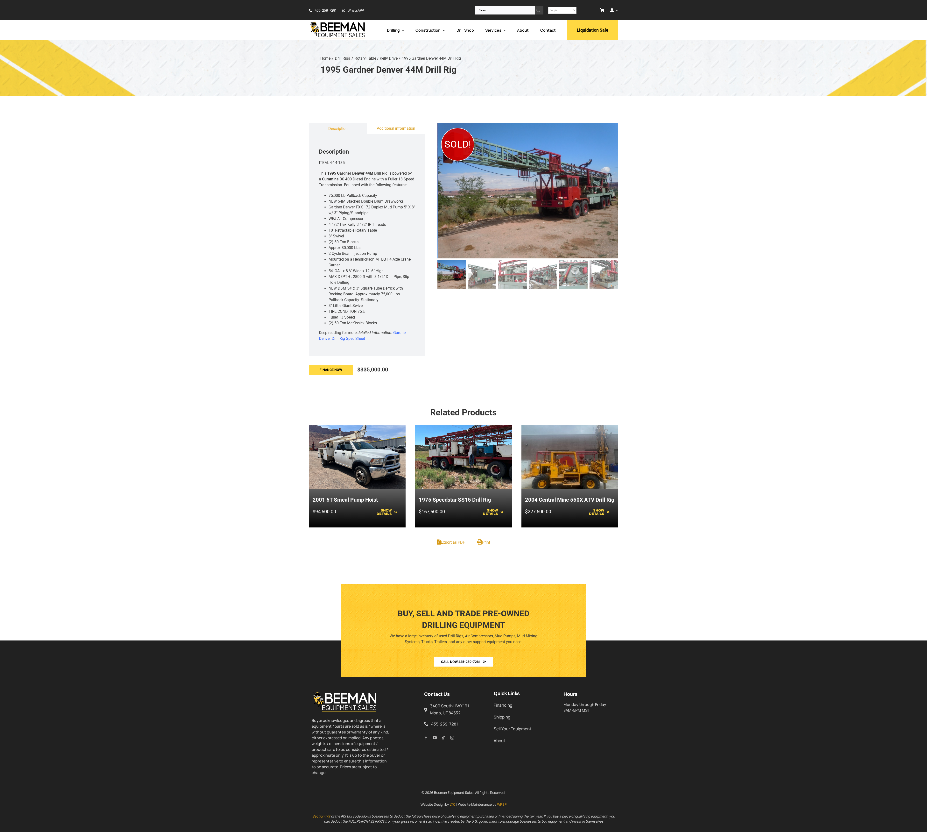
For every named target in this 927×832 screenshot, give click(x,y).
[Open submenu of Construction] (443, 30)
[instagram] (452, 738)
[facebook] (426, 738)
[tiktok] (443, 738)
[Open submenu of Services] (503, 30)
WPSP (502, 804)
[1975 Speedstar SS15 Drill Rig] (463, 427)
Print (486, 542)
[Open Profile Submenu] (616, 10)
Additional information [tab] (396, 128)
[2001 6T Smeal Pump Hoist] (357, 427)
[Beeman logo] (338, 23)
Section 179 (321, 816)
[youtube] (435, 738)
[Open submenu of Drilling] (402, 30)
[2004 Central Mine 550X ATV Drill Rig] (569, 427)
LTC (453, 804)
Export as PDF (453, 542)
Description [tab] (338, 128)
